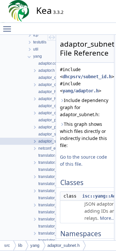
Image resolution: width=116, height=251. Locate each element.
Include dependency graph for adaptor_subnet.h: (84, 107)
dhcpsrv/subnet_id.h (87, 76)
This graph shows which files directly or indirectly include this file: (83, 134)
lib (20, 245)
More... (107, 218)
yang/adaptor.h (81, 90)
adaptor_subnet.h (63, 245)
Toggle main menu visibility (8, 28)
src (7, 245)
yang (34, 245)
